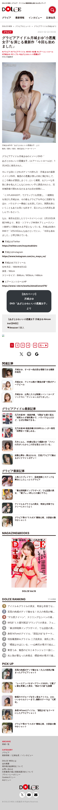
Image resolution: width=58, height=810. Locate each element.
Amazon (13, 327)
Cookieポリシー (8, 777)
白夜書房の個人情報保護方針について (17, 772)
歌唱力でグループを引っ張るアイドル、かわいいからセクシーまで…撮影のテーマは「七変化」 (35, 699)
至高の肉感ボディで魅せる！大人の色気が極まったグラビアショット (34, 671)
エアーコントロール (45, 52)
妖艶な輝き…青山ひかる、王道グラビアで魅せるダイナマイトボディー (35, 456)
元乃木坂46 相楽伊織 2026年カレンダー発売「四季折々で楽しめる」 (35, 429)
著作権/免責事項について (12, 766)
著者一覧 (5, 744)
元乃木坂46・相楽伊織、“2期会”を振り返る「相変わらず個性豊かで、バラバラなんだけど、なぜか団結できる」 (34, 417)
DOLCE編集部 (7, 57)
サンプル (15, 54)
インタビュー (27, 755)
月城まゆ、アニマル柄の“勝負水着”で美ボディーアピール (35, 383)
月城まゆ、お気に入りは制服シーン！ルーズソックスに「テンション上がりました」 (34, 395)
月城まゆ (6, 54)
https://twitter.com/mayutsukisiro (19, 245)
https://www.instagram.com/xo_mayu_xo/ (24, 256)
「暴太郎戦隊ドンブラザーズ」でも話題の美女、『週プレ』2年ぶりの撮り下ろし (34, 491)
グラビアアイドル (18, 52)
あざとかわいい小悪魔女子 (30, 54)
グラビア (7, 32)
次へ (42, 345)
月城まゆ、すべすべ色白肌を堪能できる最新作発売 (34, 370)
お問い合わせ (7, 769)
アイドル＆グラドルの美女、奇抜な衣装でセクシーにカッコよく (34, 505)
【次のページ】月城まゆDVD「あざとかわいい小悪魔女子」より (29, 301)
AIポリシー (6, 780)
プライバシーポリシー (11, 774)
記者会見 (15, 755)
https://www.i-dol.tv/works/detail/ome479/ (24, 285)
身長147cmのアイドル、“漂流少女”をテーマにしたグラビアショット (34, 711)
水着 (34, 52)
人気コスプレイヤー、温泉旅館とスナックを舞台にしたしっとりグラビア (34, 478)
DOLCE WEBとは (9, 761)
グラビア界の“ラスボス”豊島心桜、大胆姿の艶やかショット (35, 518)
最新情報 (5, 755)
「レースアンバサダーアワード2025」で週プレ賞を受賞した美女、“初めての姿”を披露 (35, 684)
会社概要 (5, 763)
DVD (29, 52)
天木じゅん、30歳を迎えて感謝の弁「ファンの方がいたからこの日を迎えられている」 (35, 443)
